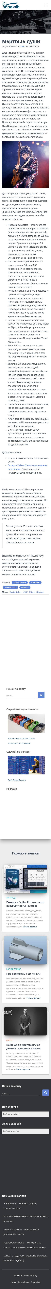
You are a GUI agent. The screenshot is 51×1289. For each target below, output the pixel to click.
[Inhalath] (12, 4)
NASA (25, 592)
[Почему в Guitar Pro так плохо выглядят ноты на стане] (25, 878)
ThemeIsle (35, 1282)
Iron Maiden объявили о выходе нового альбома (26, 1219)
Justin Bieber (15, 592)
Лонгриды (35, 582)
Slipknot (39, 592)
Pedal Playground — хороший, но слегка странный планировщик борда (25, 1245)
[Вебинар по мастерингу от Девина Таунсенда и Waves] (25, 1021)
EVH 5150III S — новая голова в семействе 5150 (20, 1206)
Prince (32, 592)
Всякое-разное (20, 582)
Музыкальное (10, 587)
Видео (9, 1040)
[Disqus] (25, 636)
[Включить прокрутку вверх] (45, 1283)
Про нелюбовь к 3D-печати (23, 973)
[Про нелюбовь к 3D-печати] (25, 950)
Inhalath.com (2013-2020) (25, 1276)
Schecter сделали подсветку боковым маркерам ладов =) (25, 1258)
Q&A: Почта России (17, 780)
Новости (24, 587)
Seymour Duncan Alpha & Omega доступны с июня (21, 1232)
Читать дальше (30, 927)
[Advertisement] (27, 810)
